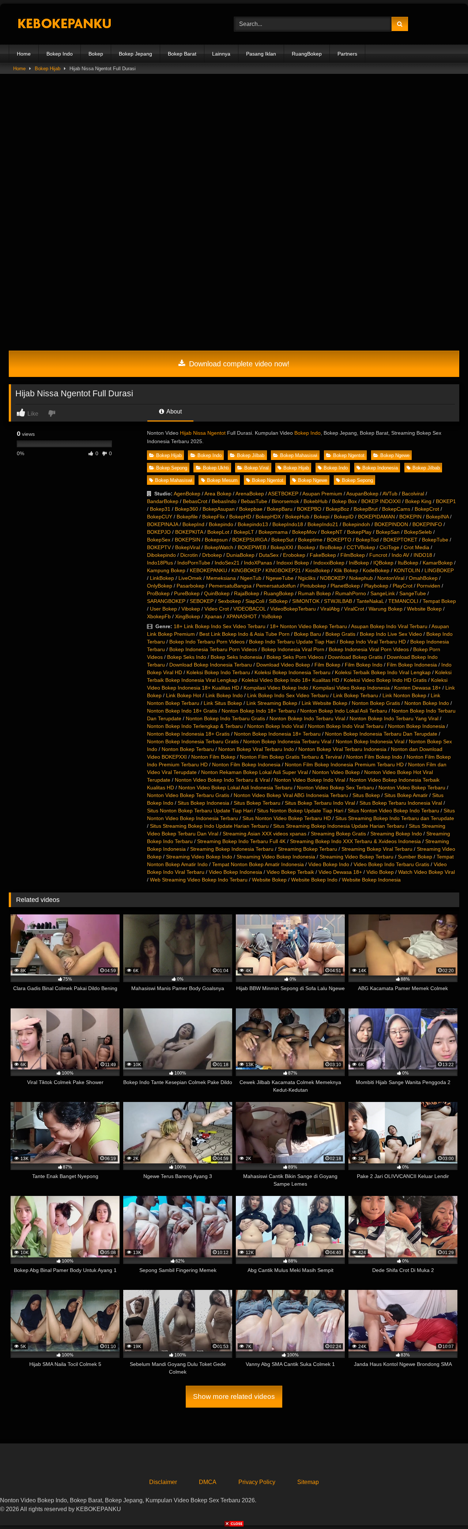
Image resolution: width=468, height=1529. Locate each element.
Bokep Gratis (340, 634)
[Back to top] (445, 1507)
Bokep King (418, 501)
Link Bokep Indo (224, 695)
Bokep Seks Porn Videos (295, 657)
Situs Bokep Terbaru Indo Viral (320, 803)
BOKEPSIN (187, 540)
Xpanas (213, 616)
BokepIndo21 (322, 524)
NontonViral (390, 578)
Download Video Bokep (283, 665)
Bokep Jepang (135, 54)
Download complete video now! (238, 364)
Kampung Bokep (166, 570)
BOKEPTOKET (400, 540)
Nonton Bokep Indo (426, 703)
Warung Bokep (386, 609)
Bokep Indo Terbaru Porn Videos (207, 642)
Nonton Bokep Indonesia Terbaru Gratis (193, 741)
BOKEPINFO (427, 524)
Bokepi (321, 517)
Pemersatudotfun (276, 586)
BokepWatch (218, 547)
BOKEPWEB (252, 547)
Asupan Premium (322, 494)
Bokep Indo (59, 54)
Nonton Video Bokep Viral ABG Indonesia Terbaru (291, 795)
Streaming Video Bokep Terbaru (356, 857)
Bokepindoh (356, 524)
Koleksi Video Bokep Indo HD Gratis (385, 680)
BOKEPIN (410, 517)
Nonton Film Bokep (213, 757)
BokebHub (315, 501)
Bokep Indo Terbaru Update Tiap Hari (292, 642)
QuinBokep (217, 593)
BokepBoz (337, 509)
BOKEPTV (159, 547)
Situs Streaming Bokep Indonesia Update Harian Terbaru (338, 826)
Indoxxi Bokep (292, 563)
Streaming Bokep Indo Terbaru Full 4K (241, 841)
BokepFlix (213, 517)
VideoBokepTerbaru (293, 609)
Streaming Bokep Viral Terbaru (376, 849)
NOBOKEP (332, 578)
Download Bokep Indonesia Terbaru (210, 665)
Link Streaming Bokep (271, 703)
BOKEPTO (339, 540)
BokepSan (388, 532)
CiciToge (389, 547)
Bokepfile (187, 517)
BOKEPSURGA (249, 540)
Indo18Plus (160, 563)
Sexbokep (229, 601)
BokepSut (282, 540)
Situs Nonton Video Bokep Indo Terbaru (393, 810)
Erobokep (294, 555)
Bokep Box (344, 501)
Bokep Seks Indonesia (236, 657)
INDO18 (423, 555)
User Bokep (163, 609)
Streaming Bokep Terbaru (307, 849)
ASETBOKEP (283, 494)
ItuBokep (408, 563)
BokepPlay (359, 532)
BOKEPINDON (391, 524)
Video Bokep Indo (328, 864)
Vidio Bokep (380, 872)
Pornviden (428, 586)
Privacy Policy (256, 1482)
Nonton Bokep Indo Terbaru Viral (307, 718)
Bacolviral (413, 494)
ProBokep (158, 593)
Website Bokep (424, 609)
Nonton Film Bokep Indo (374, 757)
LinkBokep (162, 578)
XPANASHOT (241, 616)
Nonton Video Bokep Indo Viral (309, 780)
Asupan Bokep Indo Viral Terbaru (389, 626)
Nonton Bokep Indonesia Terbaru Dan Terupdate (381, 734)
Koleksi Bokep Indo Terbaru (218, 672)
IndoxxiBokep (328, 563)
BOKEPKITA (189, 532)
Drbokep (212, 555)
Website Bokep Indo (314, 880)
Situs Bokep (366, 795)
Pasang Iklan (261, 54)
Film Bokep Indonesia (412, 665)
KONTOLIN (407, 570)
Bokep (95, 54)
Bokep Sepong (171, 468)
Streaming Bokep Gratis (338, 834)
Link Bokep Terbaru (355, 695)
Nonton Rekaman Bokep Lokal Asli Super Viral (254, 772)
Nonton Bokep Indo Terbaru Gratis (225, 718)
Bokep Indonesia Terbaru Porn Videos (213, 649)
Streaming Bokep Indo (396, 834)
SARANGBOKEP (166, 601)
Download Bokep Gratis (355, 657)
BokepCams (396, 509)
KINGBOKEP (246, 570)
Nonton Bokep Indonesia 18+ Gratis (188, 734)
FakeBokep (323, 555)
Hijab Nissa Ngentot (203, 433)
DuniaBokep (240, 555)
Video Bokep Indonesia (235, 872)
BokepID (344, 517)
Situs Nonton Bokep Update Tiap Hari (300, 810)
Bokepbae (251, 509)
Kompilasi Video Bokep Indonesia (351, 688)
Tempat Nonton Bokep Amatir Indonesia (258, 864)
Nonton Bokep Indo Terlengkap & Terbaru (195, 726)
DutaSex (269, 555)
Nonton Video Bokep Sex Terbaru (335, 787)
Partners (347, 54)
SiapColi (254, 601)
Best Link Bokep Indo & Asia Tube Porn (244, 634)
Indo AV (400, 555)
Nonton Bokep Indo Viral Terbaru (346, 726)
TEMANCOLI (403, 601)
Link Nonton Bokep (404, 695)
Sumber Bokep (415, 857)
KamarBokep (438, 563)
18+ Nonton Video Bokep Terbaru (308, 626)
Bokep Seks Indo (186, 657)
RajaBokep (246, 593)
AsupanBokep (362, 494)
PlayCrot (402, 586)
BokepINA (437, 517)
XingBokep (187, 616)
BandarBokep (162, 501)
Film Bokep (327, 665)
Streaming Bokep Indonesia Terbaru (231, 849)
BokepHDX (268, 517)
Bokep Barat (182, 54)
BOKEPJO (159, 532)
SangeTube (412, 593)
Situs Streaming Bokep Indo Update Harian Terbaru (209, 826)
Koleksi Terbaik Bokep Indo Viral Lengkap (383, 672)
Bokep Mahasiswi (298, 455)
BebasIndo (224, 501)
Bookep (306, 547)
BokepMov (304, 532)
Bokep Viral (256, 468)
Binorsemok (285, 501)
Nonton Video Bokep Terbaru (411, 787)
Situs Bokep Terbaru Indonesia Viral (400, 803)
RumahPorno (350, 593)
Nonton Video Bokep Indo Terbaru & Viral (222, 780)
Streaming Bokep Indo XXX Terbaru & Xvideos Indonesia (355, 841)
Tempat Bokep (439, 601)
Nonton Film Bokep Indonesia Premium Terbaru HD (344, 764)
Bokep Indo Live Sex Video (391, 634)
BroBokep (331, 547)
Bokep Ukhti (216, 468)
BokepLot (218, 532)
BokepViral (187, 547)
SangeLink (382, 593)
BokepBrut (366, 509)
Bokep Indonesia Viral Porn (292, 649)
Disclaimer (163, 1482)
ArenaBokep (249, 494)
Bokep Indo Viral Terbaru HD (373, 642)
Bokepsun (216, 540)
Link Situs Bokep (223, 703)
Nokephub (361, 578)
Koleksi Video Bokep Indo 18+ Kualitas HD (290, 680)
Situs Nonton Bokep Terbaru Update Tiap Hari (200, 810)
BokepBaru (279, 509)
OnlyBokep (159, 586)
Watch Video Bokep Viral (426, 872)
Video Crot (216, 609)
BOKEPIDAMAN (376, 517)
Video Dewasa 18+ (340, 872)
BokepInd (193, 524)
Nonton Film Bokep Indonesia (246, 764)
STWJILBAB (338, 601)
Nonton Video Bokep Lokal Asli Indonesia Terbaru (235, 787)
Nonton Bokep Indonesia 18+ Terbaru (277, 734)
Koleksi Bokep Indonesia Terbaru (292, 672)
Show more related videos (234, 1396)
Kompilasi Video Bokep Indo (276, 688)
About (173, 411)
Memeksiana (221, 578)
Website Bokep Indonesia (371, 880)
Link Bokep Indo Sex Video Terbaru (288, 695)
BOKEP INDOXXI (381, 501)
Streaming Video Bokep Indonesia (276, 857)
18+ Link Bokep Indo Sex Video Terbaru (219, 626)
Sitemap (308, 1482)
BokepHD (240, 517)
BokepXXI (282, 547)
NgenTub (250, 578)
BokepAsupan (219, 509)
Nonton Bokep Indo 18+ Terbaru (259, 711)
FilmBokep (352, 555)
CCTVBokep (361, 547)
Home (24, 54)
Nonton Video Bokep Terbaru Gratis (188, 795)
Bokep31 (160, 509)
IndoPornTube (193, 563)
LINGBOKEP (439, 570)
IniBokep (359, 563)
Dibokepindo (161, 555)
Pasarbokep (190, 586)
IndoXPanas (258, 563)
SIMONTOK (306, 601)
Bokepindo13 (253, 524)
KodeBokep (376, 570)
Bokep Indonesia (380, 468)
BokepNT (332, 532)
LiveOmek (190, 578)
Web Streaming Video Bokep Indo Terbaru (199, 880)
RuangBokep (307, 54)
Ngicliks (307, 578)
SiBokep (278, 601)
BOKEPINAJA (162, 524)
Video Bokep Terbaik (290, 872)
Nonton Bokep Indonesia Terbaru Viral (287, 741)
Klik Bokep (346, 570)
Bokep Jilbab (250, 455)
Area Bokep (217, 494)
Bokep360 (186, 509)
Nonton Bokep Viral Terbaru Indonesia (342, 749)
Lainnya (221, 54)
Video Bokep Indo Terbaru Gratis (391, 864)
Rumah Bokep (314, 593)
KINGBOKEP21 (283, 570)
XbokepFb (159, 616)
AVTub (389, 494)
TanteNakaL (370, 601)
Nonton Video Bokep (336, 772)
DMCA (207, 1482)
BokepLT (244, 532)
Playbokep (376, 586)
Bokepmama (273, 532)
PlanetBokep (345, 586)
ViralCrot (354, 609)
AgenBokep (187, 494)
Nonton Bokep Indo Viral (275, 726)
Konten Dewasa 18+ (417, 688)
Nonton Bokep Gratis (376, 703)
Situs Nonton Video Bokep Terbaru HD (286, 818)
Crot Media (416, 547)
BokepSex (158, 540)
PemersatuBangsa (230, 586)
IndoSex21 (227, 563)
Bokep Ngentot (349, 455)
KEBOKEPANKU (208, 570)
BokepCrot (427, 509)
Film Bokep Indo (363, 665)
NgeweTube (280, 578)
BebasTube (254, 501)
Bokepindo (221, 524)
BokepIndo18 (287, 524)
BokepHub (297, 517)
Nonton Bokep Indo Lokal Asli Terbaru (343, 711)
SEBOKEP (202, 601)
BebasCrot (195, 501)
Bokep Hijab (47, 68)
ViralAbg (330, 609)
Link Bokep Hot (183, 695)
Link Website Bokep (324, 703)
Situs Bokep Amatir (406, 795)
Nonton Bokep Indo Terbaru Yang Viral (394, 718)
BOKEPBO (309, 509)
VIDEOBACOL (249, 609)
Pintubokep (313, 586)
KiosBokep (317, 570)
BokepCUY (159, 517)
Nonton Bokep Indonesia (416, 726)
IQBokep (383, 563)
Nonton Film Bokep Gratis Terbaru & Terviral (291, 757)
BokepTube (435, 540)
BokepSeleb (418, 532)
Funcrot (378, 555)
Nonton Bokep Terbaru (188, 749)
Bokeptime (310, 540)
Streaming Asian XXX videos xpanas (264, 834)
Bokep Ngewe (395, 455)
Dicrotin (189, 555)
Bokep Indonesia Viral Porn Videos (369, 649)
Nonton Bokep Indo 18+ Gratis (182, 711)
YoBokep (271, 616)
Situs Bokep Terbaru (257, 803)
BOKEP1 (446, 501)
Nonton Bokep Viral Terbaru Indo (256, 749)
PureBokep (187, 593)
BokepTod (367, 540)
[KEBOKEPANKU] (63, 24)
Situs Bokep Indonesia (203, 803)
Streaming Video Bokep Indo (199, 857)
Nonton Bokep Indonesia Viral (370, 741)
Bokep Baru (307, 634)
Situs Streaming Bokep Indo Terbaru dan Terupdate (394, 818)
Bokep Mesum (222, 480)
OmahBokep (423, 578)
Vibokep (190, 609)
